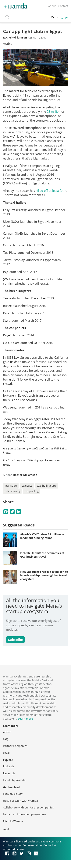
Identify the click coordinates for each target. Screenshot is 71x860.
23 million (54, 111)
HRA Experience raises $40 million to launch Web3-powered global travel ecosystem (44, 575)
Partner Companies (15, 746)
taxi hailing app (47, 485)
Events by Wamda (14, 780)
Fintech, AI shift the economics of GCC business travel (42, 555)
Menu (54, 17)
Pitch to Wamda (13, 821)
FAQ (5, 739)
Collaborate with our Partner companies (28, 807)
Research (9, 773)
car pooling (32, 491)
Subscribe (15, 640)
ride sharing (12, 491)
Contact (63, 6)
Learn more (25, 718)
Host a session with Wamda (20, 800)
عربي (64, 17)
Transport (11, 485)
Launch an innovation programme (24, 814)
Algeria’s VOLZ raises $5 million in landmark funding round (42, 536)
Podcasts (8, 766)
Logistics (27, 485)
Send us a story (13, 793)
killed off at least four (51, 191)
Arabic (7, 44)
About (52, 6)
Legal (6, 752)
